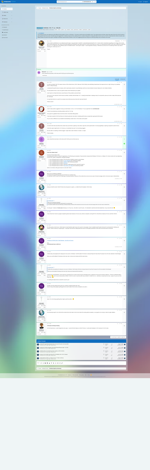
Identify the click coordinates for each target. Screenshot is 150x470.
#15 (121, 283)
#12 (121, 238)
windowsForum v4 (62, 374)
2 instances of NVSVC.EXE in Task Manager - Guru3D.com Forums (60, 240)
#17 (121, 310)
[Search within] (92, 1)
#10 (121, 211)
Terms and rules (75, 374)
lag (65, 29)
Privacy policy (81, 374)
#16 (121, 296)
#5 (121, 137)
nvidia (72, 29)
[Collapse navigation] (11, 6)
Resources (6, 18)
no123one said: (50, 200)
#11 (121, 225)
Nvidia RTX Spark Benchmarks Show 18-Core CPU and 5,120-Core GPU (54, 344)
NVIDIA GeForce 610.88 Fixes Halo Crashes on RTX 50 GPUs (52, 351)
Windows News (53, 345)
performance (76, 29)
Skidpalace (41, 156)
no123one (41, 177)
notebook (68, 29)
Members (5, 21)
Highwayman (41, 191)
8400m (56, 29)
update (89, 29)
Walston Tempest (41, 113)
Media (5, 15)
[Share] (121, 41)
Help (85, 374)
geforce (62, 29)
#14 (121, 265)
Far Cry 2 (66, 163)
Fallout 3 (65, 161)
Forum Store (5, 37)
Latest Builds (5, 32)
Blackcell (44, 71)
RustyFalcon (41, 231)
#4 (121, 123)
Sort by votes (122, 79)
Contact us (69, 374)
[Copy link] (123, 41)
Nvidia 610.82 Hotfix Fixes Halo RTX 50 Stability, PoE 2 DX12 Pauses (54, 354)
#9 (121, 198)
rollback (80, 29)
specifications (85, 29)
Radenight (41, 204)
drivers (59, 29)
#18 (121, 323)
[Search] (95, 1)
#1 (125, 40)
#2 (121, 82)
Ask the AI (5, 35)
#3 (121, 106)
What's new (6, 12)
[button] (12, 12)
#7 (121, 171)
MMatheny (41, 329)
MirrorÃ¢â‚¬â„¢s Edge (68, 165)
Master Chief (39, 29)
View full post (44, 75)
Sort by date (117, 79)
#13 (121, 251)
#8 (121, 184)
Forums (5, 9)
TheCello (41, 88)
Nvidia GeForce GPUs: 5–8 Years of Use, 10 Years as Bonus (52, 357)
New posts (5, 27)
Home (88, 374)
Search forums (5, 29)
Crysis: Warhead (67, 160)
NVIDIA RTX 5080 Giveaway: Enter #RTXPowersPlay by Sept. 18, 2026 (54, 347)
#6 (121, 150)
